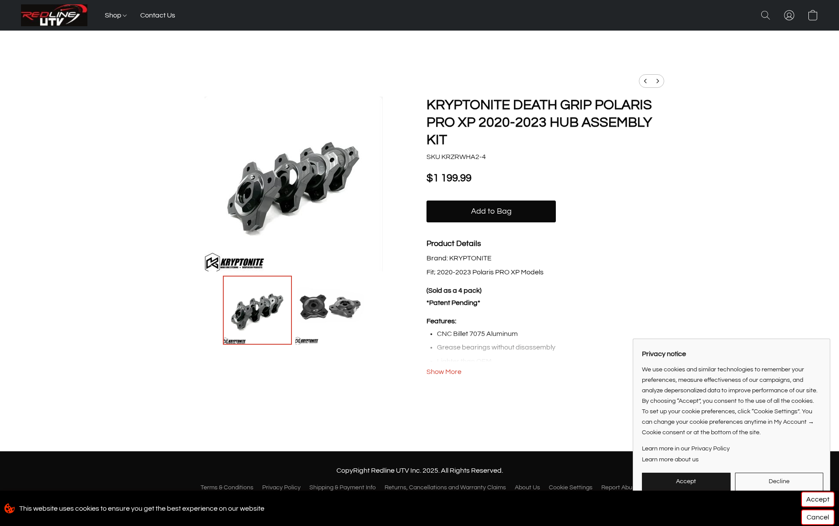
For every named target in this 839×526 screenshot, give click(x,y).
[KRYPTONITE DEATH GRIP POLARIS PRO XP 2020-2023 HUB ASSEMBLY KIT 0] (257, 310)
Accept (817, 499)
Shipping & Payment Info (342, 487)
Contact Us (157, 15)
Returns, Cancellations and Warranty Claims (445, 487)
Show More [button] (443, 371)
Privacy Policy (281, 487)
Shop (114, 15)
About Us (527, 487)
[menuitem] (645, 81)
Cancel (818, 517)
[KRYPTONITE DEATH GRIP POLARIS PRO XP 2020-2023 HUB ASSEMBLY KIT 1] (329, 310)
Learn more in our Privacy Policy (686, 449)
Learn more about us (670, 460)
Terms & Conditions (227, 487)
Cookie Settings (571, 487)
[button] (54, 15)
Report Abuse (620, 487)
